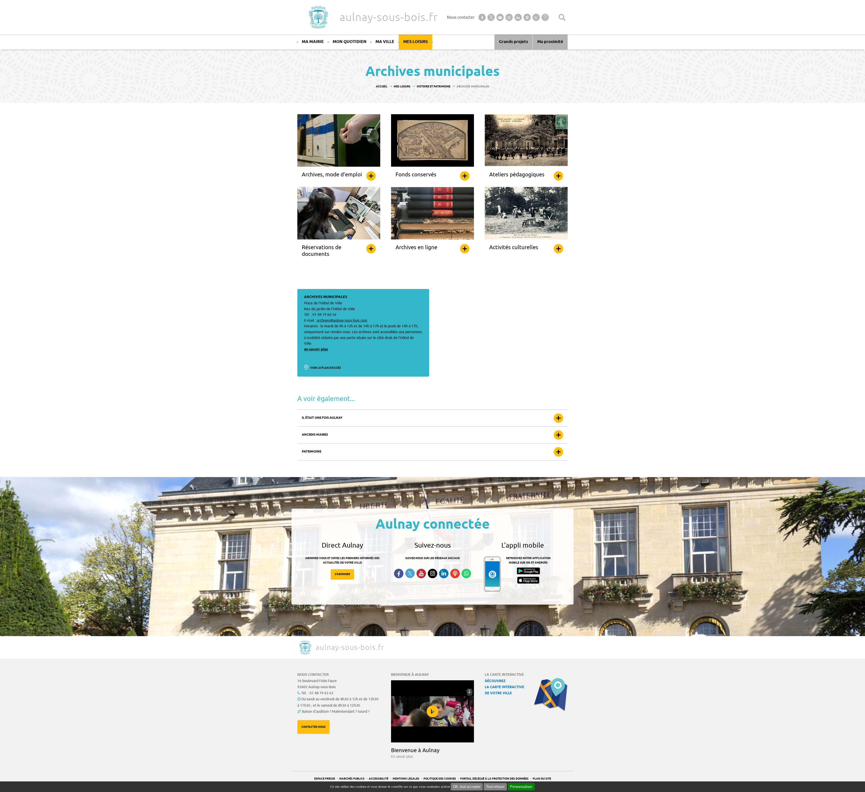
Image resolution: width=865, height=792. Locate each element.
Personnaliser (521, 787)
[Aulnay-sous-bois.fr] (318, 17)
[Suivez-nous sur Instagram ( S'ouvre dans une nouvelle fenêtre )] (432, 573)
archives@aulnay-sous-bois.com (342, 320)
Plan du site (542, 779)
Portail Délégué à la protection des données (494, 779)
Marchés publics (351, 779)
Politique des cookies (439, 779)
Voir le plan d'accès (325, 368)
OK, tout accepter (466, 787)
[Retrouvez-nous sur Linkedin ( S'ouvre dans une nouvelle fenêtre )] (443, 573)
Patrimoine (311, 452)
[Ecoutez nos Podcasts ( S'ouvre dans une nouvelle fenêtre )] (455, 573)
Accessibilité (378, 779)
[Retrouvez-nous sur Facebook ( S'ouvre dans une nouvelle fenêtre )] (398, 573)
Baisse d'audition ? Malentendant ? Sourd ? (335, 711)
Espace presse (324, 779)
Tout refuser (495, 787)
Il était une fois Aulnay (322, 418)
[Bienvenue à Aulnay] (432, 711)
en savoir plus (316, 349)
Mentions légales (406, 779)
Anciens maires (315, 435)
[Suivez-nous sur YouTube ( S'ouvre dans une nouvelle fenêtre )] (421, 573)
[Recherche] (562, 17)
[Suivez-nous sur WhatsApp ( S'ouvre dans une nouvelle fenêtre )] (466, 573)
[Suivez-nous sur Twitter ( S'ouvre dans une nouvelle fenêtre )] (410, 573)
